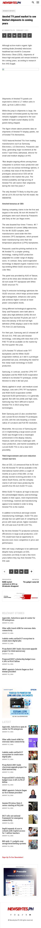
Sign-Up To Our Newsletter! (12, 857)
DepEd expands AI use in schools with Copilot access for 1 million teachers (13, 830)
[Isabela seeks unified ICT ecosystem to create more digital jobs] (33, 755)
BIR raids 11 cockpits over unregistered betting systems (14, 842)
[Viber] (24, 35)
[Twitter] (9, 35)
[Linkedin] (14, 35)
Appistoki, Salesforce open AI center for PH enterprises (18, 619)
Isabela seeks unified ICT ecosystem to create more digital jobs (18, 639)
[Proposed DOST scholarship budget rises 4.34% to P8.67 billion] (33, 781)
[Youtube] (30, 915)
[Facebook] (4, 35)
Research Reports (9, 11)
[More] (31, 571)
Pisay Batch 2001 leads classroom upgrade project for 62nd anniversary (19, 650)
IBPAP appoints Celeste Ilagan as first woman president (17, 670)
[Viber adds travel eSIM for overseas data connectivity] (33, 742)
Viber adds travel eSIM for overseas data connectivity (19, 629)
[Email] (19, 35)
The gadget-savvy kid (31, 582)
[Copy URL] (29, 35)
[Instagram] (14, 915)
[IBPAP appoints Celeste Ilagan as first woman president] (33, 793)
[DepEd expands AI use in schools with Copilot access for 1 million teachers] (33, 832)
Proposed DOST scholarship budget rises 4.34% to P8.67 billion (18, 660)
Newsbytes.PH (9, 30)
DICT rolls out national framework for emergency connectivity (12, 818)
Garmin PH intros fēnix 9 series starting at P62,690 (12, 804)
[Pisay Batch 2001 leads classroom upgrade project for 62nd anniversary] (33, 768)
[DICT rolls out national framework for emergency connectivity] (33, 819)
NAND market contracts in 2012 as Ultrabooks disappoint (10, 584)
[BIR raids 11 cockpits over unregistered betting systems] (33, 844)
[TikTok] (22, 915)
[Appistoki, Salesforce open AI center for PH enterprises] (33, 730)
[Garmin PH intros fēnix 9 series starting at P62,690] (33, 806)
